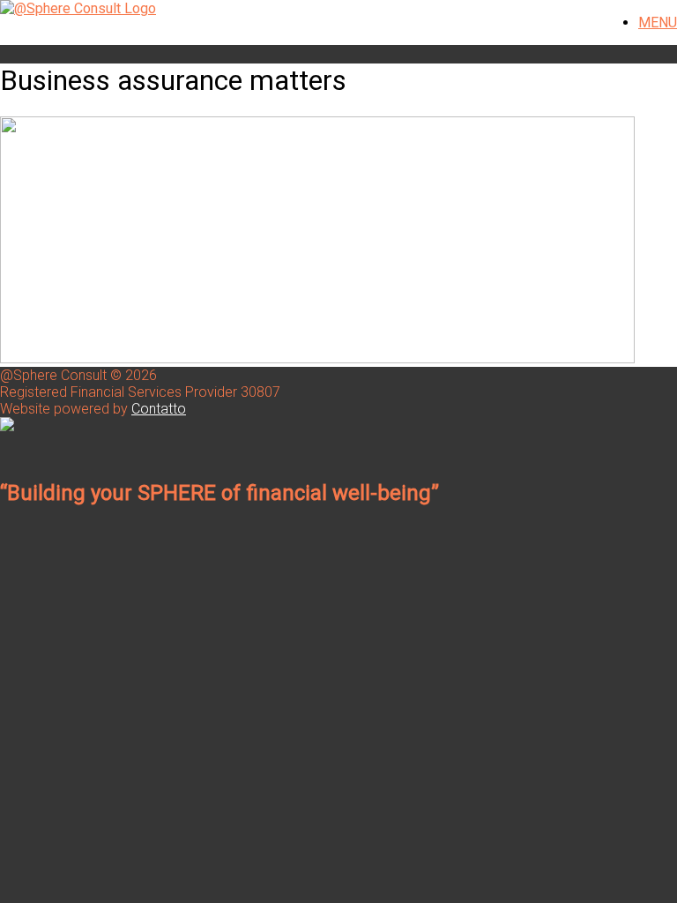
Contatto (158, 408)
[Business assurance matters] (317, 358)
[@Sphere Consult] (78, 8)
